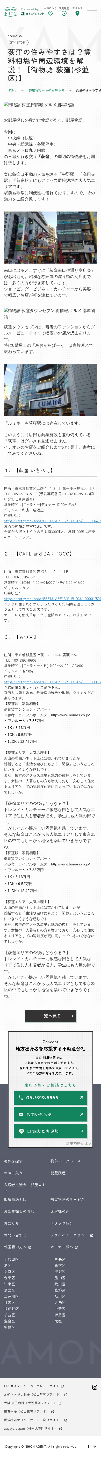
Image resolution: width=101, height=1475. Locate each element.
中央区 (60, 1259)
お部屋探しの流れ (19, 1211)
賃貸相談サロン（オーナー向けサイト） (33, 1420)
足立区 (9, 1290)
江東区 (9, 1284)
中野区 (60, 1308)
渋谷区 (60, 1271)
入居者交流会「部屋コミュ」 (25, 1187)
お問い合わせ (39, 1114)
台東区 (9, 1277)
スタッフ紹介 (62, 1223)
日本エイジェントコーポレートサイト (31, 1386)
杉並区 (9, 1315)
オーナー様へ (62, 1246)
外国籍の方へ (15, 1246)
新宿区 (60, 1265)
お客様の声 (60, 1211)
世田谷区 (11, 1308)
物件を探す (13, 1161)
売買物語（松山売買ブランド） (26, 1411)
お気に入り (13, 1172)
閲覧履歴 (58, 1172)
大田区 (60, 1302)
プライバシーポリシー (70, 1234)
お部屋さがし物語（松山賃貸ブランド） (33, 1394)
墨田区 (60, 1277)
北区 (58, 1321)
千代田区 (11, 1259)
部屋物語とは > (78, 1143)
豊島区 (9, 1321)
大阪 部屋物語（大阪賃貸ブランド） (30, 1403)
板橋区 (9, 1327)
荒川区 (60, 1284)
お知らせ (11, 1223)
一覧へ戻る (50, 1016)
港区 (7, 1265)
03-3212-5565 (42, 1098)
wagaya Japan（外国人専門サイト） (30, 1428)
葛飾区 (60, 1290)
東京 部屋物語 (10, 11)
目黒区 (9, 1302)
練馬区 (60, 1315)
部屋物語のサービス (68, 1199)
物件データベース (66, 1161)
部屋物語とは (15, 1199)
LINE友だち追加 (43, 1131)
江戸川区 (11, 1296)
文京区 (9, 1271)
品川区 (60, 1296)
